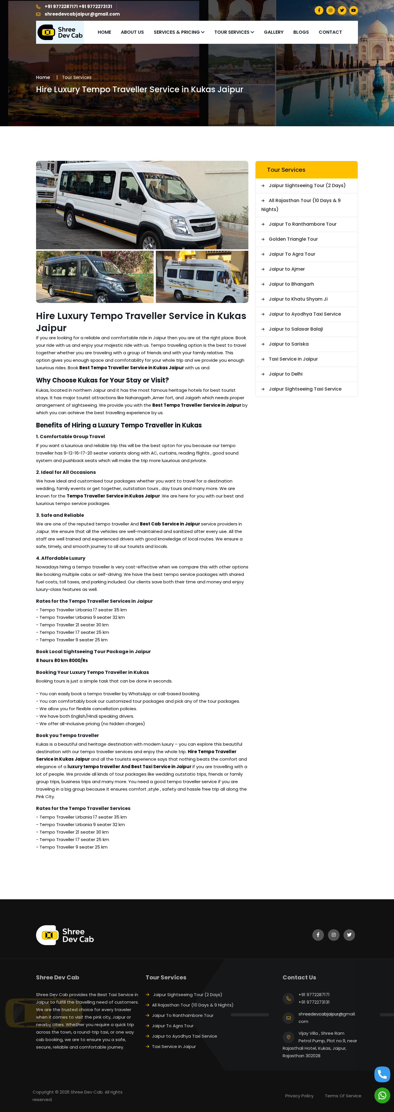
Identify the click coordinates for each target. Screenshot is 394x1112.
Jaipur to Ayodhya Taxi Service (305, 314)
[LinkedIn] (330, 10)
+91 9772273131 (95, 6)
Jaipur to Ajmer (287, 269)
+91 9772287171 (61, 6)
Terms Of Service (343, 1096)
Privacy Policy (299, 1096)
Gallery (274, 32)
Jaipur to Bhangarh (291, 284)
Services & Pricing (177, 32)
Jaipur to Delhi (286, 374)
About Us (132, 32)
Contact (330, 32)
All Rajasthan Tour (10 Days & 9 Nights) (301, 205)
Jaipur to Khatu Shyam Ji (298, 299)
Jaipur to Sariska (289, 344)
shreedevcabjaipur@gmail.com (82, 14)
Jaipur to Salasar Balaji (296, 329)
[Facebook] (319, 10)
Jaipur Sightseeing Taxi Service (305, 389)
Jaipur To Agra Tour (292, 254)
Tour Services (232, 32)
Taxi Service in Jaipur (293, 359)
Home (104, 32)
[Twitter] (342, 10)
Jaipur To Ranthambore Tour (303, 224)
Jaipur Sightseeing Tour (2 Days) (307, 185)
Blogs (301, 32)
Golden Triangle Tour (293, 239)
